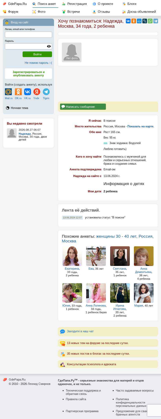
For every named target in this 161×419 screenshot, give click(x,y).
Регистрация (77, 4)
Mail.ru (9, 98)
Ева (91, 268)
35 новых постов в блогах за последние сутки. (98, 353)
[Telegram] (155, 21)
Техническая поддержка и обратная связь (83, 392)
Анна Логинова (96, 305)
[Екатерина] (72, 256)
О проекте (105, 4)
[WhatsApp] (150, 21)
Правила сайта (76, 399)
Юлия (66, 305)
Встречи (73, 12)
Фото (41, 12)
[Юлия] (72, 293)
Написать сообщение (80, 106)
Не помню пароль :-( (38, 62)
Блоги (131, 4)
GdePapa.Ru (17, 4)
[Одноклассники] (133, 21)
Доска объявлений (141, 12)
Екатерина (72, 268)
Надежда (25, 133)
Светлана (119, 268)
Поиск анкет (47, 4)
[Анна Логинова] (96, 293)
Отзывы (104, 12)
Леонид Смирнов (39, 383)
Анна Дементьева (143, 270)
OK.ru (18, 98)
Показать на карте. (140, 126)
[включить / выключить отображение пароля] (49, 46)
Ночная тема (19, 108)
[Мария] (143, 293)
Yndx (36, 98)
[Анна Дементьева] (143, 256)
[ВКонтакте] (128, 21)
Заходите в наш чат (80, 331)
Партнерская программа (82, 411)
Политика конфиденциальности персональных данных (131, 402)
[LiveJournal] (144, 21)
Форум (13, 12)
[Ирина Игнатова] (120, 293)
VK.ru (27, 98)
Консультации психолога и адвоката (91, 364)
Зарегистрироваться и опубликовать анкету (29, 73)
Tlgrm (46, 98)
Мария (138, 305)
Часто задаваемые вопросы (135, 390)
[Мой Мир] (139, 21)
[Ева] (96, 256)
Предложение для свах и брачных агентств (133, 412)
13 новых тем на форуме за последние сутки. (97, 343)
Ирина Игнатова (119, 307)
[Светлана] (120, 256)
